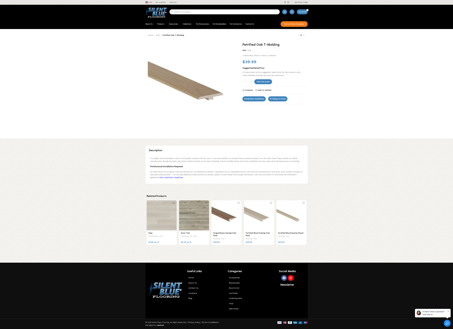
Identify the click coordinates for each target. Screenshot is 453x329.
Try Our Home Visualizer (294, 24)
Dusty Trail (185, 233)
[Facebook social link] (285, 2)
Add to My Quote (263, 82)
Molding (216, 239)
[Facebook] (284, 278)
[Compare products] (284, 11)
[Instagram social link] (288, 2)
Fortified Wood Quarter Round (290, 233)
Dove (150, 233)
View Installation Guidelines (171, 177)
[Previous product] (298, 35)
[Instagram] (291, 278)
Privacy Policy (194, 322)
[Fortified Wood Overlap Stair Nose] (259, 215)
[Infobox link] (301, 2)
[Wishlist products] (292, 11)
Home (150, 35)
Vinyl (158, 35)
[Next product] (303, 35)
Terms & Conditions (209, 322)
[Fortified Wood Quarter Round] (291, 215)
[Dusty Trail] (194, 215)
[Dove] (162, 215)
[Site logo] (156, 12)
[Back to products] (301, 35)
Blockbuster (153, 236)
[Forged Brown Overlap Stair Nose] (227, 215)
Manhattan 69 (186, 236)
